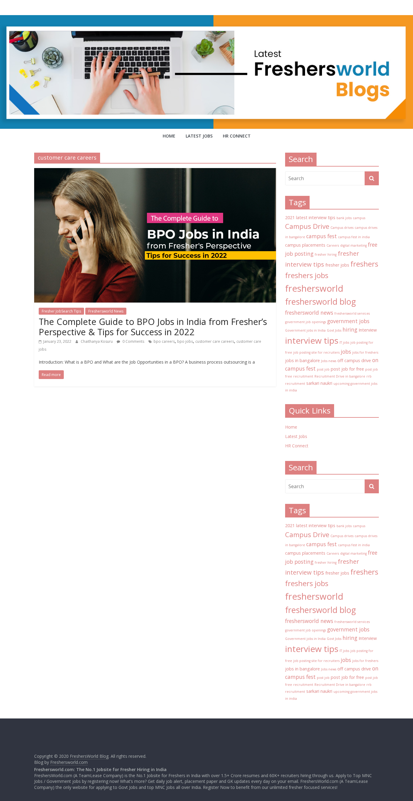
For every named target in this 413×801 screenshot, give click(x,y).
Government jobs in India (305, 330)
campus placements (305, 245)
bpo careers (164, 341)
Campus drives (341, 227)
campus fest (321, 236)
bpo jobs (185, 341)
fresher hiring (326, 254)
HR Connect (237, 136)
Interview (368, 330)
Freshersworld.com (69, 762)
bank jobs (344, 218)
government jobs (348, 321)
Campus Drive (307, 226)
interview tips (311, 340)
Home (169, 136)
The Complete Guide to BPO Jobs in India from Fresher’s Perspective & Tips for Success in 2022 (153, 327)
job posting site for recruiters (316, 352)
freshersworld (314, 288)
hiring (350, 329)
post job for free (347, 369)
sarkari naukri (319, 383)
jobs (346, 351)
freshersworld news (309, 312)
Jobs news (328, 361)
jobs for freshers (365, 352)
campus (359, 218)
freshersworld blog (320, 301)
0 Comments (133, 341)
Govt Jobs (334, 330)
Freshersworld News (105, 311)
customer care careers (214, 341)
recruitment (303, 376)
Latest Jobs (199, 136)
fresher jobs (337, 265)
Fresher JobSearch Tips (61, 311)
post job (323, 369)
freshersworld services (352, 313)
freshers (364, 264)
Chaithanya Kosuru (97, 341)
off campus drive (354, 360)
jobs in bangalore (302, 360)
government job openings (305, 322)
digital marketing (353, 245)
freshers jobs (306, 275)
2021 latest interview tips (310, 217)
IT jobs (344, 342)
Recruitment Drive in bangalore (339, 376)
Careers (333, 245)
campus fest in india (354, 237)
